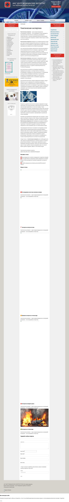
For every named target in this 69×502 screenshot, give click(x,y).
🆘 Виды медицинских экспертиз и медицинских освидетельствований (34, 157)
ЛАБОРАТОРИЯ (9, 54)
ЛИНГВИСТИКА (9, 45)
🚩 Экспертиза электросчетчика (27, 227)
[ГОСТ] (12, 115)
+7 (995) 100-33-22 (56, 3)
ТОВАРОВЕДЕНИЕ (10, 50)
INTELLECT (8, 51)
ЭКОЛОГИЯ (9, 49)
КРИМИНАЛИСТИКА (10, 38)
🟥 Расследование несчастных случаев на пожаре (31, 192)
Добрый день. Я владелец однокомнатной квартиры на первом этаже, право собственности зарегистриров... (58, 62)
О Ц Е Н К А (9, 48)
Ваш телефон (22, 458)
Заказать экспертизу (56, 6)
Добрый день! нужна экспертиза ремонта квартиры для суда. (57, 75)
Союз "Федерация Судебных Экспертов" (23, 485)
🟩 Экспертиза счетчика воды (26, 429)
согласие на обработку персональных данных (33, 466)
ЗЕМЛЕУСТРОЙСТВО (10, 43)
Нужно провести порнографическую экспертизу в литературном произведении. (58, 72)
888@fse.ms (56, 4)
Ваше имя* (22, 453)
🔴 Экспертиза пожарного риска (27, 403)
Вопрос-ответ (28, 20)
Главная (16, 20)
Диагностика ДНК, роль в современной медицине (30, 151)
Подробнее (62, 498)
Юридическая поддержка (11, 25)
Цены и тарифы (40, 20)
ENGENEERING (9, 40)
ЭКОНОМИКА (9, 46)
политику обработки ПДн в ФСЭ (26, 468)
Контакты (52, 20)
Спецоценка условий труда (9, 487)
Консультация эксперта (57, 55)
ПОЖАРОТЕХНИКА (10, 44)
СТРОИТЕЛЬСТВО (10, 42)
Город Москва (53, 29)
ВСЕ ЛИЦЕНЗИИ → (8, 73)
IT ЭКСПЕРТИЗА (9, 39)
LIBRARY (8, 55)
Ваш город (22, 462)
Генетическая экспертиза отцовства (27, 150)
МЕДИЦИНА (9, 37)
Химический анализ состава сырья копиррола (57, 79)
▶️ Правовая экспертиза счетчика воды (28, 315)
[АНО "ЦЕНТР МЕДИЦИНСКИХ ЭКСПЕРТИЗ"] (7, 7)
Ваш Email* (22, 451)
